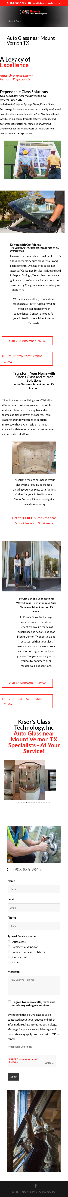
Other (16, 962)
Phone (12, 917)
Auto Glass (19, 941)
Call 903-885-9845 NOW (27, 341)
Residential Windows (25, 946)
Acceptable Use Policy (20, 1046)
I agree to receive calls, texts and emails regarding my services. (33, 1003)
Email (11, 899)
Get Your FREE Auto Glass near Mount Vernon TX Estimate (34, 520)
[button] (15, 780)
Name (11, 881)
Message (14, 971)
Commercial (19, 957)
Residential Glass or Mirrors (29, 951)
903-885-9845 (28, 869)
